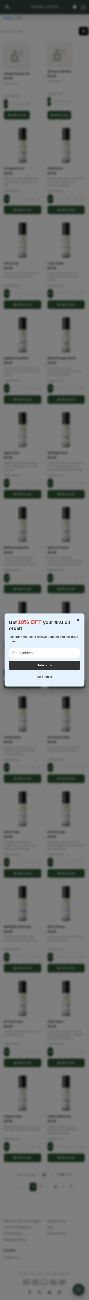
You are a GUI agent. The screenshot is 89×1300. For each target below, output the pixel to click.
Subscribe (44, 665)
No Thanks (44, 676)
